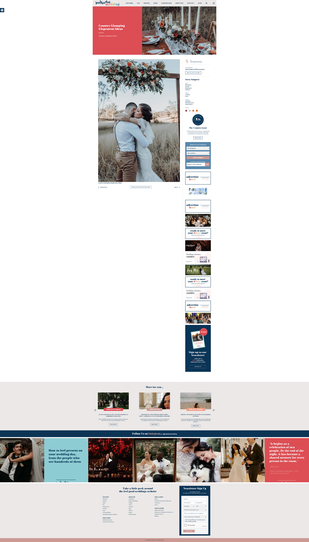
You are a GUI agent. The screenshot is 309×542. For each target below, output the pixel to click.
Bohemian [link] (188, 85)
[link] (2, 10)
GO (207, 164)
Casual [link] (187, 86)
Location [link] (131, 506)
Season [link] (130, 512)
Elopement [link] (188, 88)
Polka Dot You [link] (154, 409)
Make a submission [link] (159, 510)
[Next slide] (213, 410)
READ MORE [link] (198, 137)
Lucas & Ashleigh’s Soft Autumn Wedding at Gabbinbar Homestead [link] (113, 415)
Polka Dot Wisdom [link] (196, 409)
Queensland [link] (188, 104)
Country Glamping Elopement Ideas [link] (110, 183)
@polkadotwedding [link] (170, 434)
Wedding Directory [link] (107, 520)
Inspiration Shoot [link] (111, 36)
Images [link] (130, 502)
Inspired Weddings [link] (133, 501)
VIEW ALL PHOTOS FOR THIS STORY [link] (140, 187)
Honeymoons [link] (166, 3)
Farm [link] (186, 96)
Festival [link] (187, 89)
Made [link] (156, 3)
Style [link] (130, 508)
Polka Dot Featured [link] (113, 409)
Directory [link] (179, 3)
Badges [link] (156, 516)
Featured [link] (129, 3)
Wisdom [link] (147, 3)
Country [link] (187, 94)
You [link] (138, 3)
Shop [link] (200, 3)
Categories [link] (131, 499)
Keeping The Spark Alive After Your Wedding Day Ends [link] (196, 415)
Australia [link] (187, 101)
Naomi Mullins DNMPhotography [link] (195, 69)
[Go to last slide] (95, 410)
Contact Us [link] (157, 502)
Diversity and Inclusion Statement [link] (163, 501)
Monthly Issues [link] (132, 514)
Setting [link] (130, 510)
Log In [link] (156, 504)
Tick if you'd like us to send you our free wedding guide (195, 520)
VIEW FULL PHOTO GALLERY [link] (193, 72)
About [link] (156, 499)
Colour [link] (130, 504)
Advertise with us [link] (159, 514)
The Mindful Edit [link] (107, 512)
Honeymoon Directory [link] (108, 521)
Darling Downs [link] (189, 102)
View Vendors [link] (198, 158)
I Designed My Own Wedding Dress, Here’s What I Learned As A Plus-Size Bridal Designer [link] (154, 415)
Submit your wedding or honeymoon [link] (164, 512)
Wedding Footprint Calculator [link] (110, 514)
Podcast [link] (190, 3)
